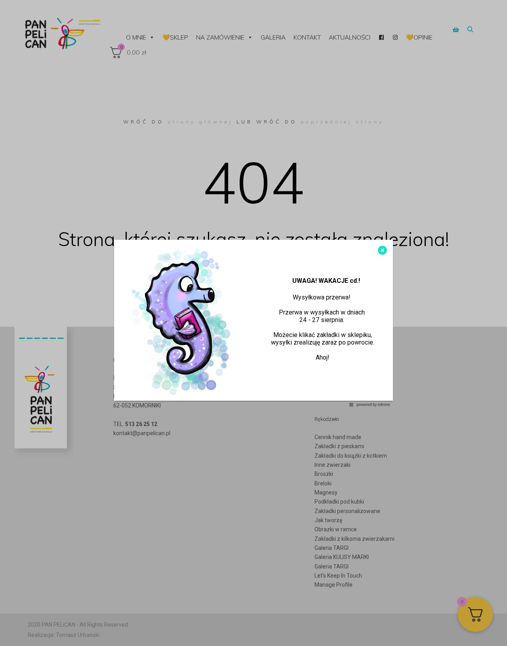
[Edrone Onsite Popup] (253, 323)
